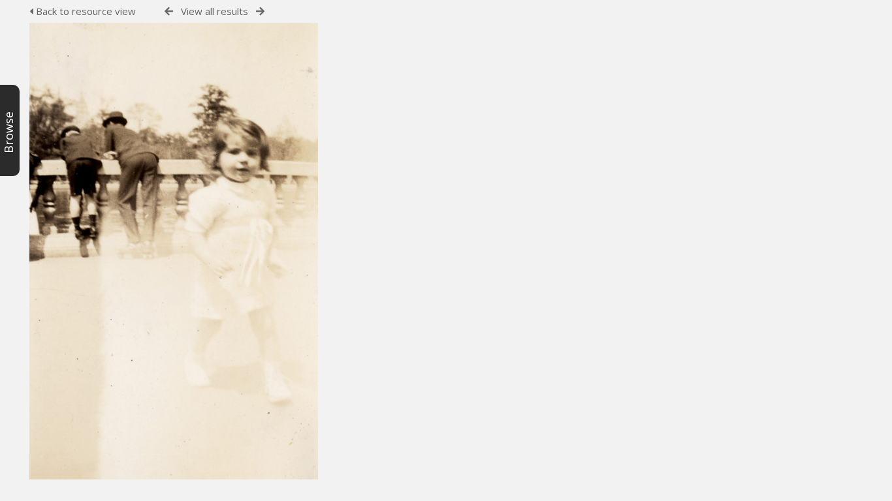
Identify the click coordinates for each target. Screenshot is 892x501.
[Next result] (260, 11)
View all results (214, 11)
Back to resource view (84, 11)
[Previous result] (169, 11)
